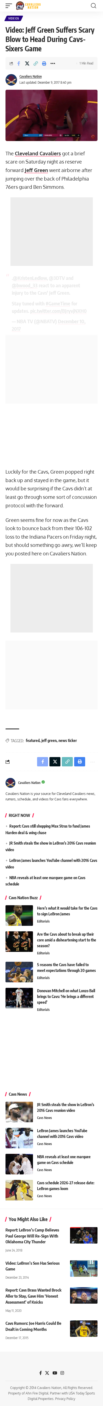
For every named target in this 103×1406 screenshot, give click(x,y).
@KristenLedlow (30, 278)
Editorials (43, 921)
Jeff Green (36, 170)
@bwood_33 (25, 285)
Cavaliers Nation (31, 76)
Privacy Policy (65, 1399)
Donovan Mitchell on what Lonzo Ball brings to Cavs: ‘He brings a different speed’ (66, 996)
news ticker (68, 740)
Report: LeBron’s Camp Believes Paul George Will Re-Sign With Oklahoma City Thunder (32, 1235)
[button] (10, 6)
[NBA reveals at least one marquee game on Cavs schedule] (19, 1164)
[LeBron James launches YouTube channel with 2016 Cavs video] (19, 1138)
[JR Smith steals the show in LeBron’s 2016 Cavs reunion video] (19, 1112)
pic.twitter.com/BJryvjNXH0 (58, 311)
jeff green (49, 740)
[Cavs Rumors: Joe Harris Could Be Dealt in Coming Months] (84, 1328)
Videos (13, 18)
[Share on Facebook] (19, 63)
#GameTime (58, 303)
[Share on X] (27, 63)
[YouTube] (55, 1373)
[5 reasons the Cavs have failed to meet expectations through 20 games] (19, 972)
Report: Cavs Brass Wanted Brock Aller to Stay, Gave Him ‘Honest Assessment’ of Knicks (33, 1295)
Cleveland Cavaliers (38, 153)
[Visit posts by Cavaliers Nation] (11, 80)
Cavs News (44, 1118)
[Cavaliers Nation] (28, 6)
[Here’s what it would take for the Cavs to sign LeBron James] (19, 915)
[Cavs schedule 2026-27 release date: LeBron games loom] (19, 1190)
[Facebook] (40, 1373)
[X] (47, 1373)
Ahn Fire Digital (37, 1393)
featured (33, 740)
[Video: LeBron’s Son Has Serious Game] (84, 1268)
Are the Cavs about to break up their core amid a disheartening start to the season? (66, 940)
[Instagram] (62, 1373)
